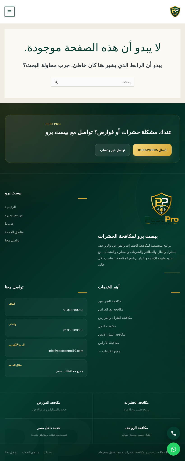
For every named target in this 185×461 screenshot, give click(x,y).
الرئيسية (10, 207)
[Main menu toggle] (10, 12)
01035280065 (73, 310)
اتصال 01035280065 (152, 150)
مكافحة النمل (107, 326)
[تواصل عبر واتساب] (173, 449)
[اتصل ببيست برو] (173, 433)
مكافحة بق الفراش (110, 309)
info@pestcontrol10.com (66, 350)
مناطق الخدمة (14, 232)
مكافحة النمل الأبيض (111, 334)
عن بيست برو (14, 215)
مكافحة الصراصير (110, 301)
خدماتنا (9, 223)
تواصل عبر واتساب (112, 150)
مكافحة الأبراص (108, 343)
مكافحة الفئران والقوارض (115, 318)
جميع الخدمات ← (109, 351)
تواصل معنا (12, 240)
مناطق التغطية (30, 452)
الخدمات (48, 452)
